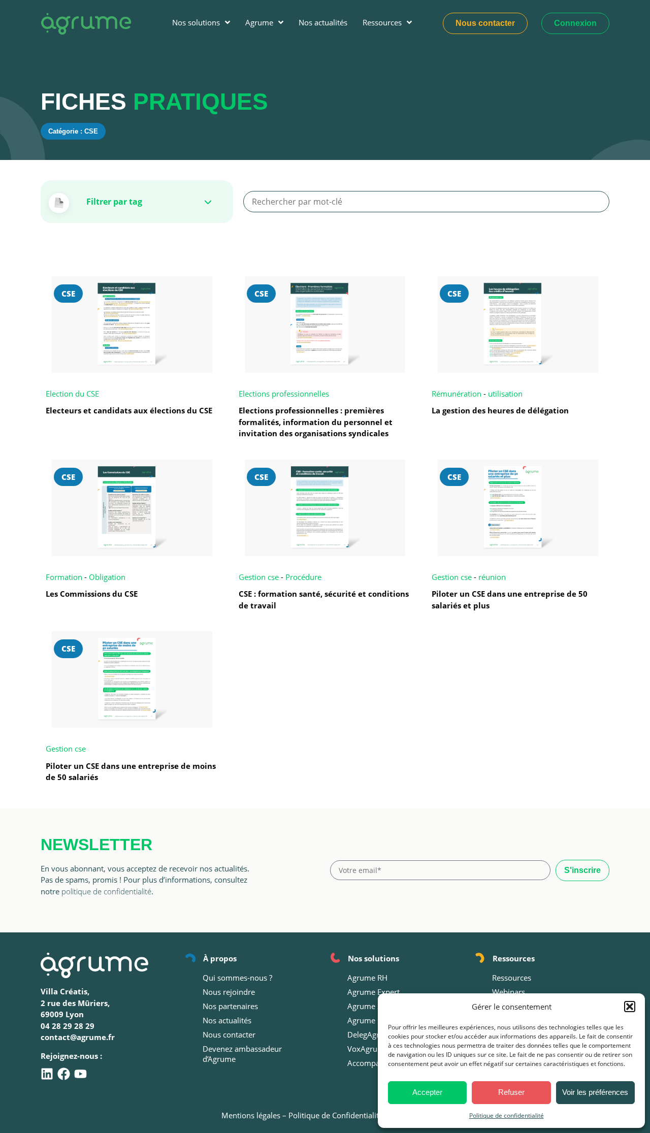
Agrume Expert (373, 992)
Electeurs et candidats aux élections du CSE (129, 410)
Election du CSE (72, 394)
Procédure (303, 577)
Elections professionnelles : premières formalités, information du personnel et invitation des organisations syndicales (316, 421)
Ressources (511, 978)
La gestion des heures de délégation (500, 410)
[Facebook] (63, 1073)
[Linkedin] (47, 1073)
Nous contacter (229, 1034)
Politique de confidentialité (506, 1115)
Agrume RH (367, 978)
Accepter (427, 1092)
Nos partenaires (230, 1006)
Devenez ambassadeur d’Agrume (242, 1054)
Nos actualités (227, 1020)
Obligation (107, 577)
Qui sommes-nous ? (237, 978)
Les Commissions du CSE (92, 594)
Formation (64, 577)
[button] (630, 1006)
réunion (492, 577)
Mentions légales (250, 1115)
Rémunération (456, 394)
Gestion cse (259, 577)
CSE (68, 293)
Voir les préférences (595, 1092)
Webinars (508, 992)
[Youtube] (80, 1073)
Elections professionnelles (284, 394)
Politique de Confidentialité (335, 1115)
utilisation (505, 394)
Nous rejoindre (229, 992)
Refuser (511, 1092)
